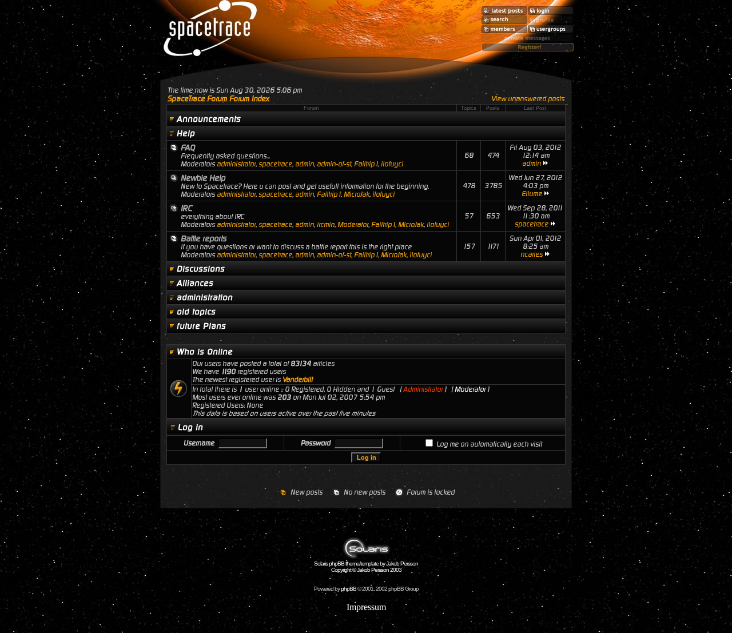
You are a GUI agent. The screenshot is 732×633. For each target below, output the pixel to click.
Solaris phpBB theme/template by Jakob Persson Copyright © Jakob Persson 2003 (366, 566)
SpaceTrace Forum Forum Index (218, 98)
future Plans (201, 326)
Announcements (209, 119)
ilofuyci (392, 164)
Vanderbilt (298, 380)
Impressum (366, 607)
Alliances (195, 283)
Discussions (201, 268)
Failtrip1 (366, 164)
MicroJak (356, 194)
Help (186, 133)
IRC (186, 208)
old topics (196, 311)
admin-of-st (334, 164)
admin (304, 164)
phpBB (348, 589)
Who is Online (205, 351)
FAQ (188, 147)
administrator (236, 164)
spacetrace (275, 164)
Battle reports (203, 238)
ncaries (531, 254)
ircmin (326, 225)
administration (205, 297)
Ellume (532, 194)
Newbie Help (203, 177)
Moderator (352, 225)
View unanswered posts (527, 99)
